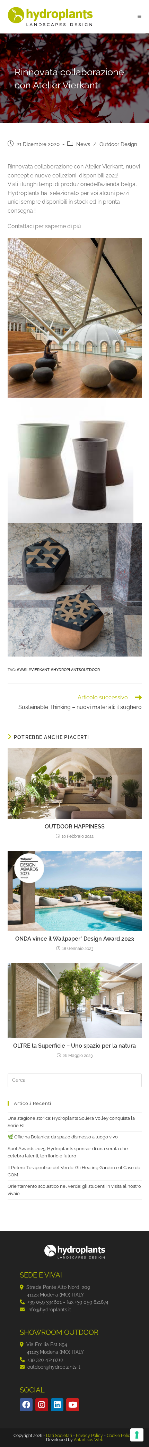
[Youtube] (72, 1404)
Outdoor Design (118, 144)
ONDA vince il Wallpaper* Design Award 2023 (74, 938)
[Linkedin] (57, 1404)
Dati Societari (59, 1435)
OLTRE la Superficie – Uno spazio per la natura (74, 1045)
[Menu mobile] (139, 16)
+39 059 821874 (91, 1302)
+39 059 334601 (44, 1302)
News (83, 144)
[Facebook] (26, 1404)
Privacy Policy (89, 1435)
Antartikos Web (88, 1439)
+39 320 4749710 (45, 1359)
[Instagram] (41, 1404)
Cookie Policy (120, 1435)
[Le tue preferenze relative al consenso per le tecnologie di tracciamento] (136, 1434)
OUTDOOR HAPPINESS (75, 826)
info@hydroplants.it (49, 1309)
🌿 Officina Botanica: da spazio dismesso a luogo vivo (63, 1136)
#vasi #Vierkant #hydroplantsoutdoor (58, 670)
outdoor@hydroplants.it (53, 1367)
